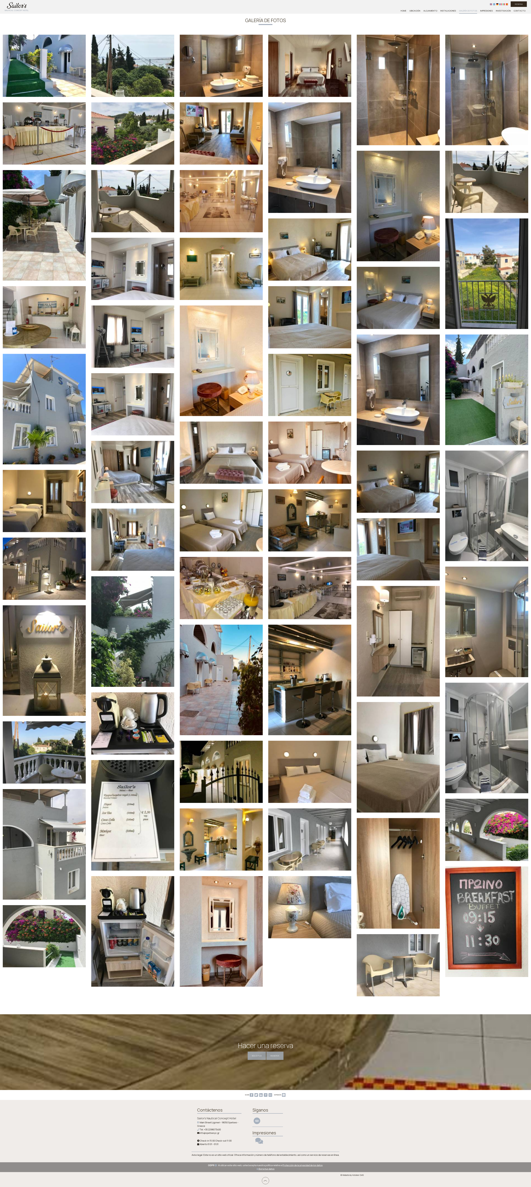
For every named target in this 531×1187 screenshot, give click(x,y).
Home (403, 10)
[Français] (500, 4)
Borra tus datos (266, 1168)
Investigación (503, 10)
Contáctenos (209, 1110)
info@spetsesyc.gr (209, 1132)
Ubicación (414, 10)
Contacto (519, 10)
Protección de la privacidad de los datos (303, 1165)
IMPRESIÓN (278, 1095)
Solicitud (257, 1055)
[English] (491, 4)
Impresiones (486, 10)
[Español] (507, 4)
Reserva (519, 4)
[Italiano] (504, 4)
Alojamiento (430, 10)
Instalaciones (448, 10)
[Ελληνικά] (494, 4)
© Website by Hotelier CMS (352, 1175)
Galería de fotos (468, 10)
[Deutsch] (497, 4)
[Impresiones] (259, 1142)
